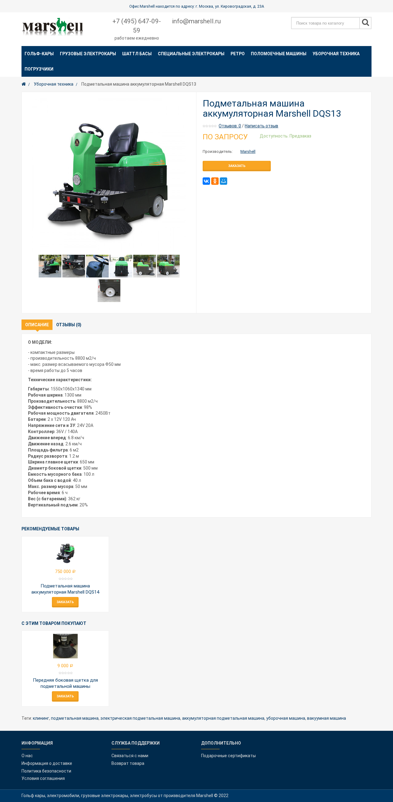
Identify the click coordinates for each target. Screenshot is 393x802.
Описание (37, 324)
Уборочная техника (53, 84)
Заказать (237, 166)
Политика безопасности (46, 771)
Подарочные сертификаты (228, 755)
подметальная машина (75, 718)
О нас (27, 755)
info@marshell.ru (196, 21)
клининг (41, 718)
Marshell (247, 151)
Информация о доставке (46, 763)
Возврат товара (127, 763)
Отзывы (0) (68, 324)
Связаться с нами (129, 755)
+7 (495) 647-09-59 (136, 25)
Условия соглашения (43, 778)
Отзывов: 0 (230, 125)
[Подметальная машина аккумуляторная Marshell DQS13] (109, 175)
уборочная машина (285, 718)
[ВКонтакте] (206, 181)
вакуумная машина (326, 718)
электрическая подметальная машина (140, 718)
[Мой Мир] (223, 181)
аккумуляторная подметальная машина (223, 718)
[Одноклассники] (215, 181)
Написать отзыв (261, 125)
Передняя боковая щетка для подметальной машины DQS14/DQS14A (65, 686)
